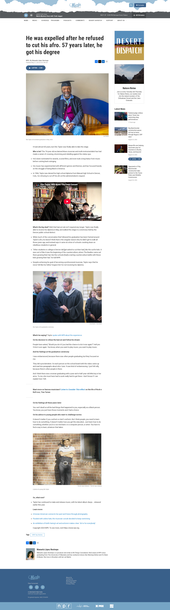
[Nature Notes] (129, 74)
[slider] (34, 16)
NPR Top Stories (37, 535)
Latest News (120, 109)
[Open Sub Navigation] (29, 20)
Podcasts (67, 20)
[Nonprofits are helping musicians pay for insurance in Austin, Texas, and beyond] (121, 148)
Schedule (45, 20)
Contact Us (69, 579)
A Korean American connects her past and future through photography (60, 514)
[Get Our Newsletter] (129, 45)
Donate (141, 5)
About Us (121, 20)
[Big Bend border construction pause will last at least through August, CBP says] (121, 131)
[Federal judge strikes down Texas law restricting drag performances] (121, 116)
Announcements (71, 580)
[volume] (31, 15)
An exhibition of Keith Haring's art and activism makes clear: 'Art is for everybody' (64, 523)
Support (109, 20)
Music (34, 20)
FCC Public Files (71, 582)
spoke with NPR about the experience (67, 335)
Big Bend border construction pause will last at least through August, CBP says (135, 132)
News (26, 20)
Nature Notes (129, 88)
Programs (55, 20)
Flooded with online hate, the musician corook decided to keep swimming (61, 519)
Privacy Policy (70, 584)
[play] (26, 15)
